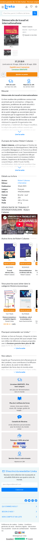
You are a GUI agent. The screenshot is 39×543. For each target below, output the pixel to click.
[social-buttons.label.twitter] (29, 500)
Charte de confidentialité (20, 529)
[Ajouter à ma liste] (3, 74)
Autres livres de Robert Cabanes (15, 238)
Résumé (5, 91)
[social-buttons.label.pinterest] (36, 500)
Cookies (20, 524)
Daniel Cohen (9, 321)
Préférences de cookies (9, 524)
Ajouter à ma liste (30, 35)
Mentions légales (21, 526)
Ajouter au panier (22, 74)
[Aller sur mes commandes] (26, 7)
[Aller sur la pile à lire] (31, 6)
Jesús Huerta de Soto (25, 321)
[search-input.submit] (34, 13)
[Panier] (36, 7)
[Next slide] (17, 36)
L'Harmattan (22, 183)
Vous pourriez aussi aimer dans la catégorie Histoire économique (16, 284)
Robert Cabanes (27, 27)
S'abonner (19, 490)
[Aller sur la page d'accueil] (10, 7)
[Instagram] (32, 500)
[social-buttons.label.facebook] (26, 500)
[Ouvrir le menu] (2, 7)
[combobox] (17, 13)
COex (24, 536)
